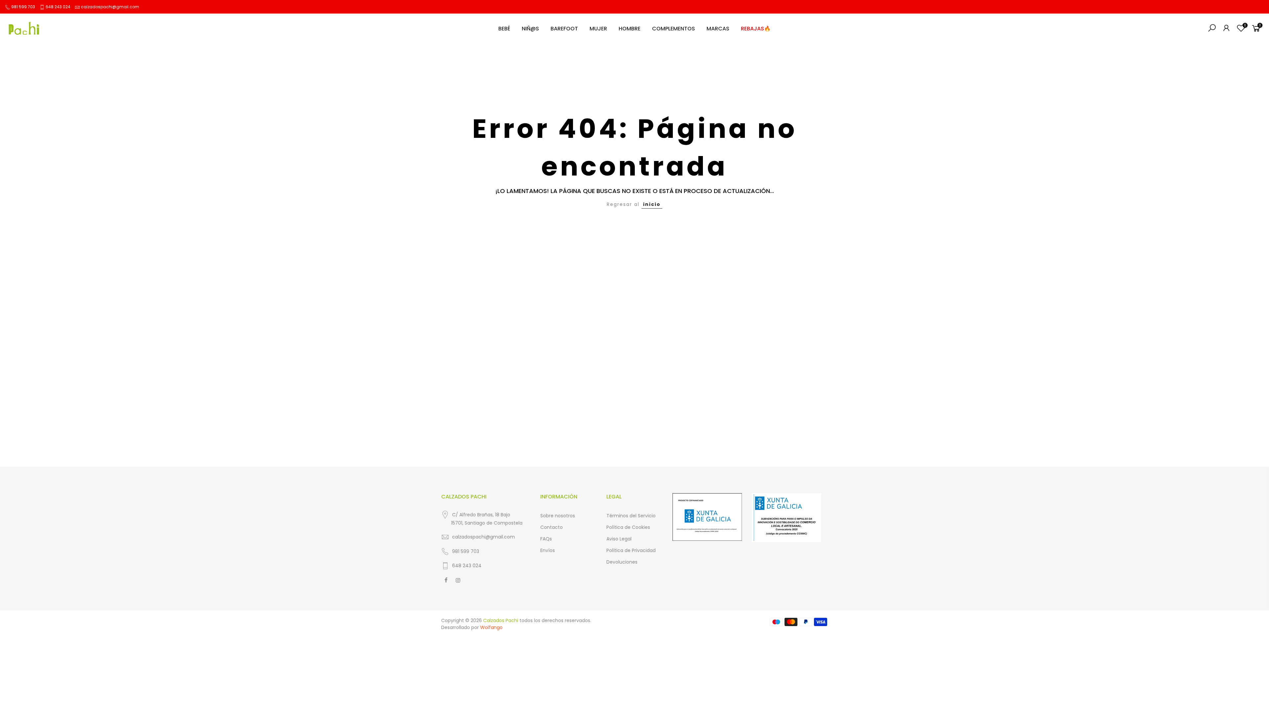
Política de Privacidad (631, 550)
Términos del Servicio (631, 515)
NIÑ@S (530, 28)
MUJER (598, 28)
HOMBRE (629, 28)
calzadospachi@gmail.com (110, 7)
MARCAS (718, 28)
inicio (652, 204)
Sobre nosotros (557, 515)
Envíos (547, 550)
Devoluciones (621, 562)
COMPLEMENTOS (673, 28)
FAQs (546, 539)
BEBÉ (504, 28)
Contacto (551, 527)
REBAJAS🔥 (756, 28)
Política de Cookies (628, 527)
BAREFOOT (564, 28)
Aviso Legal (619, 539)
